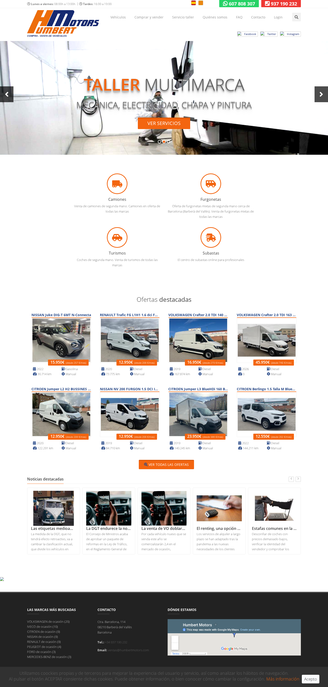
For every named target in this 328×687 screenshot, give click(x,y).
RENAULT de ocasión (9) (44, 642)
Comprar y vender (149, 17)
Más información (282, 679)
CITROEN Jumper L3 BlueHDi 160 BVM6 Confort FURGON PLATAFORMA (198, 389)
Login (278, 17)
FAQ (239, 17)
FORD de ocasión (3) (41, 652)
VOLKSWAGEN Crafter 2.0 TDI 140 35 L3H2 (198, 315)
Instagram (293, 34)
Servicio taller (183, 17)
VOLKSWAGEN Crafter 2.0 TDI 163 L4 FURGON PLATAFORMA (267, 315)
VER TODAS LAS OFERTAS (168, 464)
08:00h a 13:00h (53, 4)
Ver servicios (164, 123)
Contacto (258, 17)
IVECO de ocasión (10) (42, 626)
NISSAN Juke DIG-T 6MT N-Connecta (61, 315)
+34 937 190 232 (116, 642)
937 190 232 (284, 3)
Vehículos (118, 17)
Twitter (271, 34)
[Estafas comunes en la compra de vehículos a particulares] (274, 508)
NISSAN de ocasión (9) (42, 636)
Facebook (250, 34)
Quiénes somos (215, 17)
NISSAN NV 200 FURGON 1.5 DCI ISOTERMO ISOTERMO (130, 389)
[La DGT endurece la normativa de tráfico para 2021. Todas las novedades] (108, 508)
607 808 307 (242, 3)
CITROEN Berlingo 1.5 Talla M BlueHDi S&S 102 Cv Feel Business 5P (267, 389)
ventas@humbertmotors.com (128, 650)
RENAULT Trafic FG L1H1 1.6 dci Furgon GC (130, 315)
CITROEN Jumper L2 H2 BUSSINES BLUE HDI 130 (61, 389)
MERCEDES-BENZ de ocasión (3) (49, 657)
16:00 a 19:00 (97, 4)
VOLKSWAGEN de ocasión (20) (48, 621)
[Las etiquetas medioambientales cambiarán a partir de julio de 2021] (53, 508)
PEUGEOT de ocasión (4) (44, 647)
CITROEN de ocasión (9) (43, 631)
